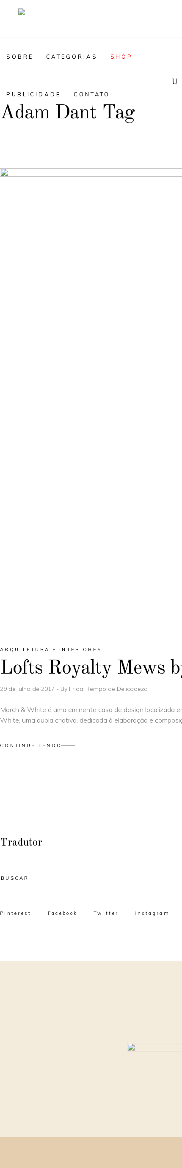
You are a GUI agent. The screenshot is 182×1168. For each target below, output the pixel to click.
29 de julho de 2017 (28, 689)
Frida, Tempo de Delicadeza (108, 689)
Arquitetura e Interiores (51, 649)
